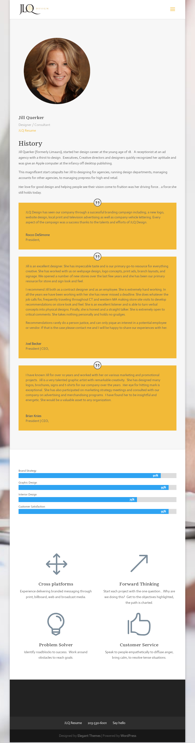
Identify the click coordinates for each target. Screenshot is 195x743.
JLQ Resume (27, 130)
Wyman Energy (52, 240)
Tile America (58, 421)
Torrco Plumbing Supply (66, 348)
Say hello (119, 723)
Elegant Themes (89, 735)
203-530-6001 (97, 723)
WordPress (128, 735)
